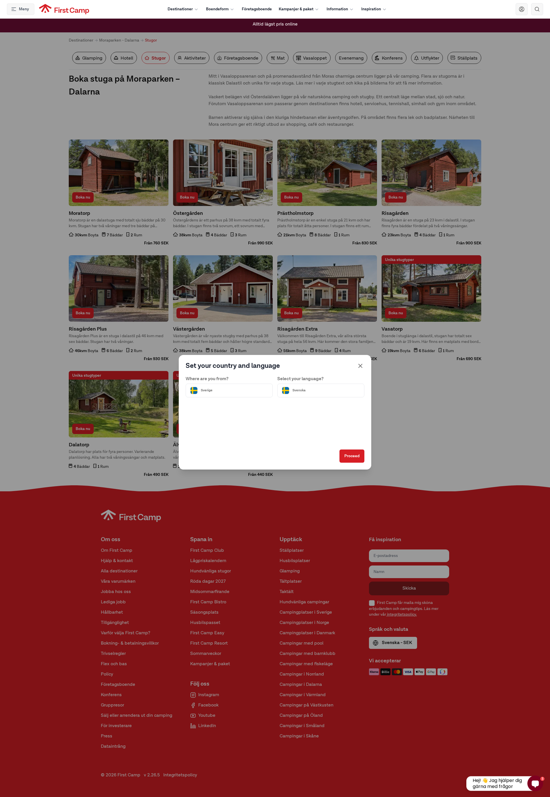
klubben (266, 25)
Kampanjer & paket (296, 9)
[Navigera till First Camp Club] (522, 9)
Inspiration (371, 9)
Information (337, 9)
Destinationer (180, 9)
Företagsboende (257, 9)
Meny (24, 9)
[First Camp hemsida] (64, 9)
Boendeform (217, 9)
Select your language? (300, 379)
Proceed (352, 456)
